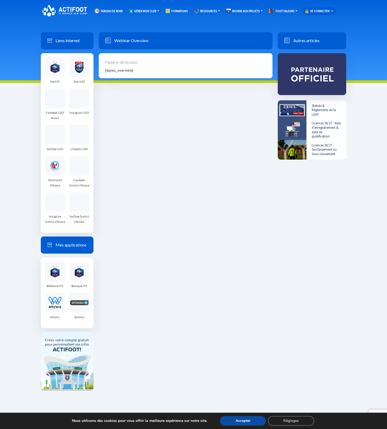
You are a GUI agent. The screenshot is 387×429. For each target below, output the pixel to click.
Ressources (208, 11)
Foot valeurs (285, 11)
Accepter (243, 420)
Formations (179, 11)
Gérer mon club (145, 11)
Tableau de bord (112, 11)
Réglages (291, 420)
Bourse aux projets (246, 11)
